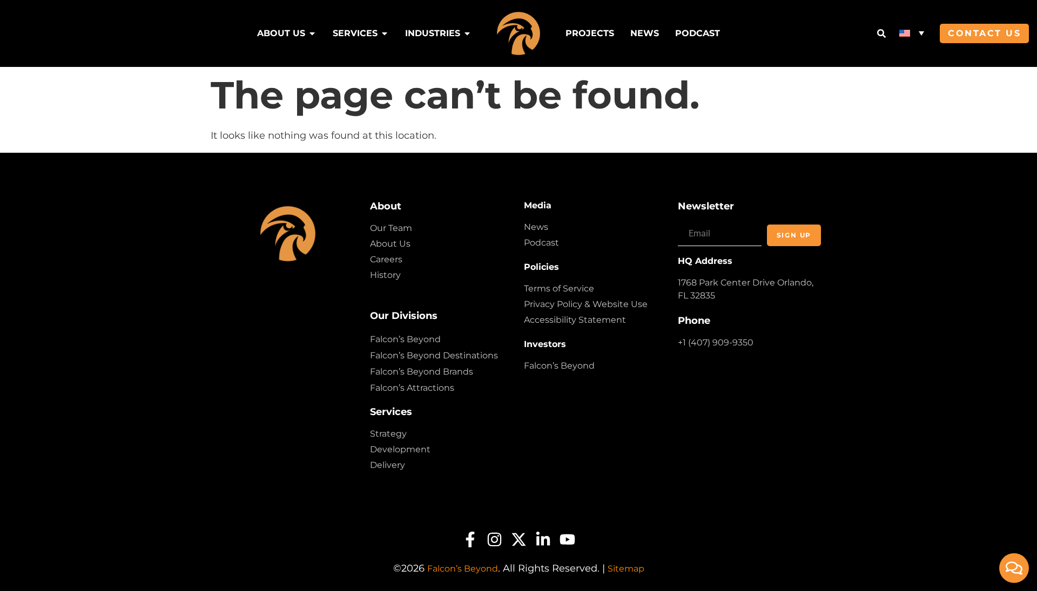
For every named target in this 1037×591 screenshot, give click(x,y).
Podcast (541, 242)
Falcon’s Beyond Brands (421, 371)
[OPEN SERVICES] (384, 33)
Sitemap (626, 568)
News (536, 227)
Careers (386, 259)
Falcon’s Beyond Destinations (434, 355)
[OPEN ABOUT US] (312, 33)
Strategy (388, 434)
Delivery (387, 465)
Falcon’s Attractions (412, 388)
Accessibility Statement (575, 320)
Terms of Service (559, 288)
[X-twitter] (519, 539)
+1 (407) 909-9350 (715, 342)
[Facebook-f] (470, 539)
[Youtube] (567, 539)
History (385, 275)
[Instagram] (494, 539)
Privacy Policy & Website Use (586, 304)
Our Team (391, 228)
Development (400, 449)
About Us (390, 244)
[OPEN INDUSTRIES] (467, 33)
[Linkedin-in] (543, 539)
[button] (911, 32)
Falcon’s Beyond (405, 339)
